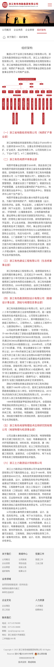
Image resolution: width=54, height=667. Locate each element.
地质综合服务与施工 (11, 588)
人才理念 (39, 606)
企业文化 (6, 600)
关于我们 (6, 554)
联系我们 (6, 617)
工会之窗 (39, 563)
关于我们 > (12, 37)
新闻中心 (23, 554)
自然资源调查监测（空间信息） (15, 585)
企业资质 (18, 30)
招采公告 (22, 567)
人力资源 (39, 600)
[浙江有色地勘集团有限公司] (20, 5)
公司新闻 (22, 559)
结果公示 (22, 571)
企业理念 (6, 606)
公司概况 (6, 30)
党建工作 (39, 554)
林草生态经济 (8, 592)
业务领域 (6, 579)
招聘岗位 (39, 610)
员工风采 (6, 610)
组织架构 (41, 30)
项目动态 (22, 563)
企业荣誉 (29, 30)
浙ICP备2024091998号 (24, 654)
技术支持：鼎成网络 (27, 662)
